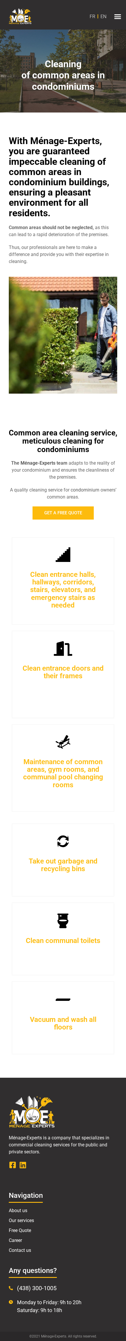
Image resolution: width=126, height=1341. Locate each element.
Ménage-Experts (38, 463)
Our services (21, 1220)
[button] (117, 16)
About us (18, 1210)
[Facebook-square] (12, 1165)
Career (15, 1240)
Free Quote (20, 1230)
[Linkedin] (22, 1165)
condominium (85, 490)
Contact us (20, 1250)
